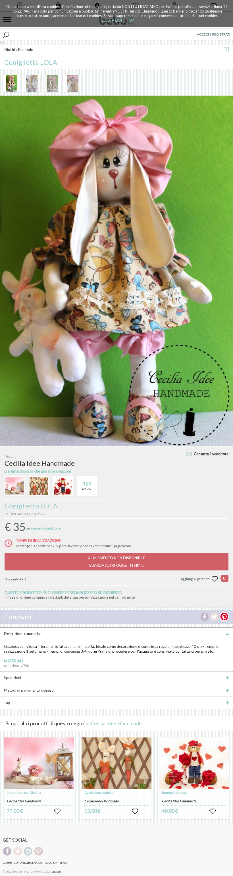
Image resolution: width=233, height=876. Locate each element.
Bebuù (7, 862)
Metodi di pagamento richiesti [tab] (29, 690)
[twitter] (17, 854)
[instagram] (28, 854)
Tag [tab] (7, 702)
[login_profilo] (57, 811)
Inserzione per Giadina (24, 792)
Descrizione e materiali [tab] (22, 633)
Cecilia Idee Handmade (116, 723)
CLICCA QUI (111, 20)
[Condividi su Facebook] (204, 617)
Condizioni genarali (28, 862)
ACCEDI (203, 34)
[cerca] (6, 34)
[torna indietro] (226, 50)
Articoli (87, 485)
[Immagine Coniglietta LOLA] (11, 83)
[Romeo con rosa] (194, 763)
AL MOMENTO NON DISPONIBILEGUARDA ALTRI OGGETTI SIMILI (116, 562)
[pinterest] (38, 854)
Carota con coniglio (98, 792)
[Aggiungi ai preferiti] (215, 579)
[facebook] (7, 854)
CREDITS (57, 871)
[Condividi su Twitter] (214, 617)
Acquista (51, 862)
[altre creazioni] (14, 486)
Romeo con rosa (174, 792)
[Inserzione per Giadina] (39, 763)
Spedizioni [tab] (12, 677)
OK (131, 20)
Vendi (63, 862)
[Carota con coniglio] (116, 763)
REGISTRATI (221, 34)
